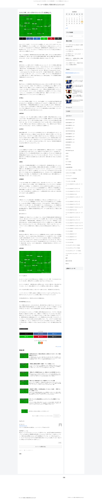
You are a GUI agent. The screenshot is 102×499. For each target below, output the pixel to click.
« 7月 (66, 28)
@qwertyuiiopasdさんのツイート (72, 72)
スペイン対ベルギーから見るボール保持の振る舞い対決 (74, 45)
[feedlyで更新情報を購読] (39, 343)
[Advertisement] (28, 462)
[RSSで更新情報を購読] (42, 343)
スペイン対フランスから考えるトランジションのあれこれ (74, 50)
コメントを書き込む (40, 446)
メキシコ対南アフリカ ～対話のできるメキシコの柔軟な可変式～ (74, 63)
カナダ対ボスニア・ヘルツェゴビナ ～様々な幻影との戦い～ (74, 54)
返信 (60, 442)
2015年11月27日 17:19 (23, 425)
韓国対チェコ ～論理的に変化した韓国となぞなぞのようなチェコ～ (74, 59)
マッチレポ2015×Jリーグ (24, 328)
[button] (58, 38)
